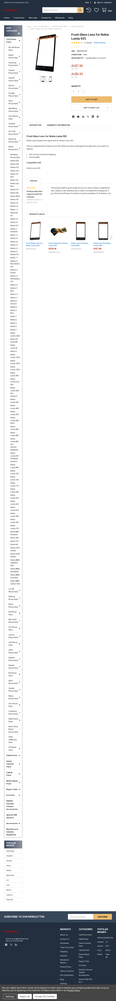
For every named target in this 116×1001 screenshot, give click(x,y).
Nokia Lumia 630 (14, 490)
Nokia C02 (14, 193)
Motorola (10, 875)
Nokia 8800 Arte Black (15, 570)
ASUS (8, 890)
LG (7, 880)
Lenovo (9, 895)
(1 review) (88, 43)
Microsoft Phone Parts (13, 620)
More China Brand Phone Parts (13, 729)
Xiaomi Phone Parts (13, 86)
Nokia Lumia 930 (14, 374)
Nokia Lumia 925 (14, 413)
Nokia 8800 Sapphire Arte (15, 563)
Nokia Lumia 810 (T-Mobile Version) (14, 457)
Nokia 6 (13, 320)
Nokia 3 (13, 326)
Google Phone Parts (13, 94)
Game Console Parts (10, 764)
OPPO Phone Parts (13, 651)
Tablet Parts (11, 755)
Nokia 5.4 (14, 203)
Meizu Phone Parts (13, 697)
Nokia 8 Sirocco (13, 302)
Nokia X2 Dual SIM (14, 340)
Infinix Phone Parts (13, 605)
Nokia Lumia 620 (14, 502)
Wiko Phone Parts (13, 682)
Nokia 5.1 (14, 285)
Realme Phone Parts (13, 659)
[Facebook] (73, 117)
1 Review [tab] (33, 181)
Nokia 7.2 (14, 235)
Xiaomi (9, 861)
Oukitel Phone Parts (13, 689)
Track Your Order (67, 947)
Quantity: (76, 86)
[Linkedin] (93, 117)
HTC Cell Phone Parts (13, 132)
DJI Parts (10, 795)
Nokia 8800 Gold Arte (15, 576)
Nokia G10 (14, 167)
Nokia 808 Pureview (14, 533)
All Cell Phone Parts (14, 48)
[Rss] (16, 945)
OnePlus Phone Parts (13, 125)
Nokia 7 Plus (13, 311)
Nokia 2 (13, 330)
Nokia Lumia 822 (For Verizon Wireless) (14, 444)
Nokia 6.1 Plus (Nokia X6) (15, 264)
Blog (71, 18)
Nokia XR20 (15, 196)
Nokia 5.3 (14, 219)
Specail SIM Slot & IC (11, 816)
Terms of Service (67, 971)
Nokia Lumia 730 (14, 472)
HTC (8, 885)
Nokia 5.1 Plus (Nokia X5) (15, 279)
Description (35, 125)
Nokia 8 (13, 307)
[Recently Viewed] (89, 10)
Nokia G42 (14, 164)
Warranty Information (58, 125)
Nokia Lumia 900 (14, 406)
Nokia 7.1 (14, 258)
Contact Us (46, 18)
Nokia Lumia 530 (14, 514)
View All (9, 900)
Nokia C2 (14, 222)
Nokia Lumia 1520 (15, 356)
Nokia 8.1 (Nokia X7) (14, 252)
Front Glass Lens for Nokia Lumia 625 (34, 244)
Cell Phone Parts (11, 40)
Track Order (19, 18)
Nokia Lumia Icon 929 (14, 382)
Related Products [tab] (37, 214)
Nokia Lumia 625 (14, 496)
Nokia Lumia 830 (14, 428)
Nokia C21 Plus (14, 175)
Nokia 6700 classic (15, 555)
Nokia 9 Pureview (14, 230)
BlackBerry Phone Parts (13, 109)
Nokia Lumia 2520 (15, 334)
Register (108, 2)
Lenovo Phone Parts (13, 636)
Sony (8, 865)
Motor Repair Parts (12, 782)
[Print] (83, 117)
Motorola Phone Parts (13, 140)
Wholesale (60, 18)
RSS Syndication (67, 975)
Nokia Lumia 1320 (15, 362)
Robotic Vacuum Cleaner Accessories (12, 805)
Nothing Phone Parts (13, 597)
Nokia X (13, 351)
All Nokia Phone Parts (15, 155)
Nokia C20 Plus (14, 184)
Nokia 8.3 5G (14, 214)
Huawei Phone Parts (13, 71)
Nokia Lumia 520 (14, 520)
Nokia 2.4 (14, 206)
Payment (63, 956)
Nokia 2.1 (14, 298)
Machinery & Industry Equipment (12, 832)
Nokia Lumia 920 (14, 400)
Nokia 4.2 (14, 242)
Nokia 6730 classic (15, 549)
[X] (88, 117)
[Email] (78, 117)
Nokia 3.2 (14, 245)
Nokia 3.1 (14, 294)
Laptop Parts (9, 773)
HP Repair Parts (12, 748)
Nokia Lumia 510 (14, 527)
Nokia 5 (13, 323)
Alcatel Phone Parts (13, 666)
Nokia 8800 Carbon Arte (15, 582)
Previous (27, 237)
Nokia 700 (14, 538)
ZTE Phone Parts (12, 628)
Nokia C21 (14, 180)
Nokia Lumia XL (14, 346)
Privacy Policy (65, 967)
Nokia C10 (14, 189)
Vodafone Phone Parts (13, 712)
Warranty (33, 18)
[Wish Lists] (97, 10)
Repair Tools (12, 789)
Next (111, 237)
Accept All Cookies (45, 996)
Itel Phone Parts (12, 613)
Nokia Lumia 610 (14, 508)
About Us (64, 935)
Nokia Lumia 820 (14, 434)
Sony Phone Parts (13, 117)
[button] (91, 108)
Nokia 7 (13, 316)
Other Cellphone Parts (12, 739)
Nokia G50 (14, 161)
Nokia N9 (14, 544)
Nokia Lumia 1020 (15, 368)
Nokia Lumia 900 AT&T (14, 420)
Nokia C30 (14, 171)
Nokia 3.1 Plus (14, 289)
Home (6, 18)
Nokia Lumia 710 (14, 484)
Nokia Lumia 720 (14, 478)
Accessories (12, 823)
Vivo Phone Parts (13, 704)
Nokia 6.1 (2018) (14, 271)
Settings (10, 996)
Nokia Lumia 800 (14, 466)
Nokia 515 (14, 541)
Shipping (63, 951)
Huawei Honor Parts (13, 79)
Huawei (9, 856)
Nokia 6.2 (14, 238)
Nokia (8, 870)
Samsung (10, 851)
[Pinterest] (98, 117)
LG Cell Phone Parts (13, 590)
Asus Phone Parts (13, 102)
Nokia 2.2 (14, 248)
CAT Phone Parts (12, 643)
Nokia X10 (14, 199)
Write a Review (100, 43)
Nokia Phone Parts (13, 148)
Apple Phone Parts (13, 56)
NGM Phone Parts (13, 720)
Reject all (25, 996)
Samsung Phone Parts (13, 64)
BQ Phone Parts (12, 674)
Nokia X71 (14, 225)
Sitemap (63, 983)
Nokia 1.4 (14, 209)
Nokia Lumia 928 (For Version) (14, 392)
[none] (47, 53)
